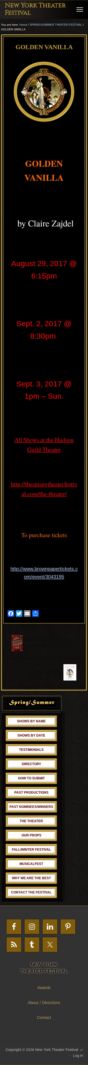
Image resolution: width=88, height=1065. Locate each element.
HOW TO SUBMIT (31, 778)
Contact (44, 1017)
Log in (78, 1056)
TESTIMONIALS (31, 749)
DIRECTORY (31, 764)
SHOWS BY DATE (31, 735)
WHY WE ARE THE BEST (31, 878)
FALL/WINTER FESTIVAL (31, 849)
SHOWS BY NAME (31, 721)
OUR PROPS (31, 835)
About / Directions (44, 1002)
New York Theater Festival (35, 9)
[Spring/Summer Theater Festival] (31, 705)
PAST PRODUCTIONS (31, 792)
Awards (44, 987)
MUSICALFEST (31, 864)
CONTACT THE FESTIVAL (31, 892)
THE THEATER (31, 821)
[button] (79, 9)
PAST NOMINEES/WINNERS (31, 806)
